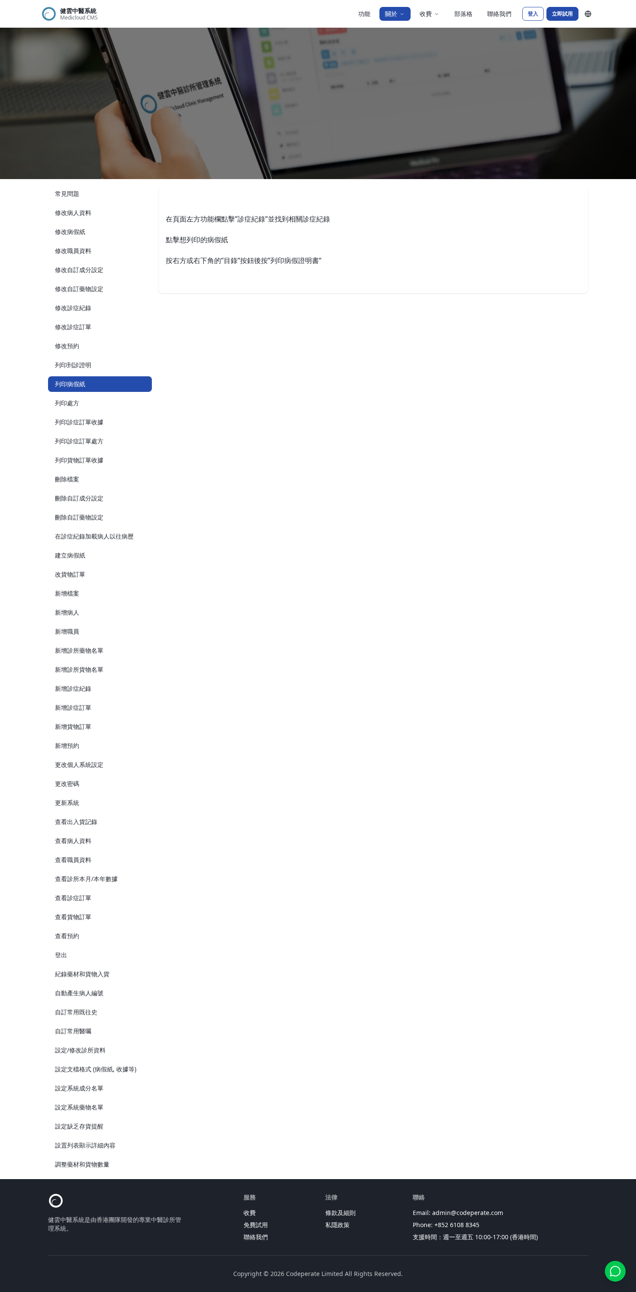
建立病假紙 (70, 555)
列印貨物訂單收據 (79, 460)
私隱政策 (337, 1225)
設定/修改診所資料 (80, 1050)
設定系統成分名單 (79, 1088)
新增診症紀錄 (73, 688)
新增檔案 (67, 593)
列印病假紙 (70, 384)
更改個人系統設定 (79, 764)
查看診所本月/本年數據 (86, 879)
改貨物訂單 (70, 574)
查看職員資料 (73, 860)
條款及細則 (340, 1213)
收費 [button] (426, 14)
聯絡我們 (499, 14)
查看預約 (67, 936)
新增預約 (67, 745)
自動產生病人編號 (79, 993)
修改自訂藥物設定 (79, 289)
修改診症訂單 (73, 327)
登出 (61, 955)
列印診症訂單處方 (79, 441)
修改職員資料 (73, 251)
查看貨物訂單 (73, 917)
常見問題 (67, 193)
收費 (250, 1213)
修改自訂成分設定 (79, 270)
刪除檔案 (67, 479)
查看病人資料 (73, 841)
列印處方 (67, 403)
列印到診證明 (73, 365)
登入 (533, 13)
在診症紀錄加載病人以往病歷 (94, 536)
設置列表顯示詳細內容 (85, 1145)
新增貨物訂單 (73, 726)
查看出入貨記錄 (76, 822)
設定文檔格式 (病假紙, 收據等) (95, 1069)
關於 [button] (391, 14)
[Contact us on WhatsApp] (615, 1271)
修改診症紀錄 (73, 308)
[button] (588, 14)
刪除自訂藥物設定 (79, 517)
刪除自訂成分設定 (79, 498)
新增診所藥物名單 (79, 650)
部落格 (463, 14)
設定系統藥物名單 (79, 1107)
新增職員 (67, 631)
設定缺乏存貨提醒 (79, 1126)
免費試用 (256, 1225)
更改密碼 (67, 783)
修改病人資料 (73, 212)
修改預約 (67, 346)
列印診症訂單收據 (79, 422)
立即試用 (562, 13)
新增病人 (67, 612)
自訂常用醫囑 (73, 1031)
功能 (364, 14)
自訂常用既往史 (76, 1012)
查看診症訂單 (73, 898)
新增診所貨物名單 (79, 669)
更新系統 (67, 802)
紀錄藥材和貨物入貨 (82, 974)
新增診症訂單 (73, 707)
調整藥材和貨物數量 (82, 1164)
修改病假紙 (70, 232)
